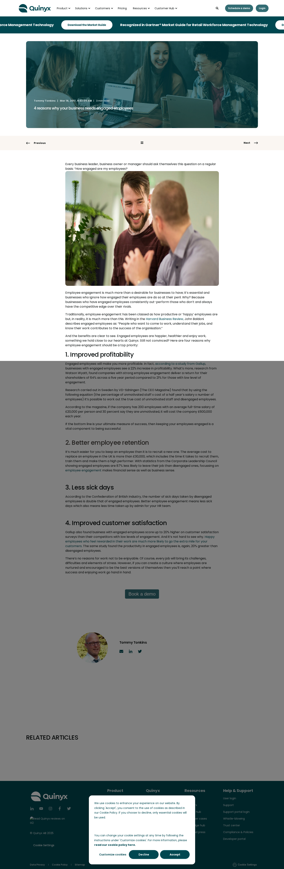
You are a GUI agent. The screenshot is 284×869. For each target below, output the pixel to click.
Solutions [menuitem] (81, 8)
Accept (175, 854)
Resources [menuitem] (140, 8)
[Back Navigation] (142, 143)
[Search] (217, 8)
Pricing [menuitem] (122, 8)
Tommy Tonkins (45, 101)
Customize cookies (112, 854)
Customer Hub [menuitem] (164, 8)
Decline (144, 854)
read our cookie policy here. (115, 845)
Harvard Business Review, (165, 319)
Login (262, 8)
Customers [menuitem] (102, 8)
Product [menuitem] (62, 8)
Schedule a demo (239, 8)
